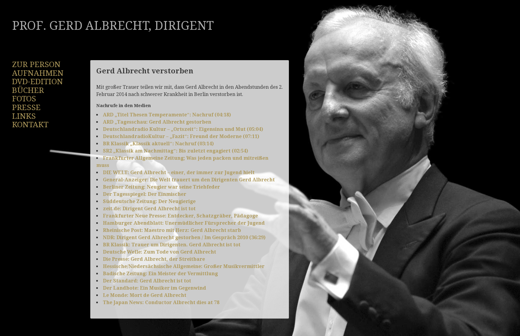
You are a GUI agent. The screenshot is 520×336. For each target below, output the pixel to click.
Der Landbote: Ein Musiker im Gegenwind (154, 288)
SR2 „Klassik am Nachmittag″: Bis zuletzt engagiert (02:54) (175, 151)
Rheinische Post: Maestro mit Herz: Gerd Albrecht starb (172, 230)
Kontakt (30, 124)
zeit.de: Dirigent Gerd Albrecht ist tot (149, 208)
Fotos (24, 98)
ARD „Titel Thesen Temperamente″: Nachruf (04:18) (167, 115)
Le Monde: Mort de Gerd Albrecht (144, 295)
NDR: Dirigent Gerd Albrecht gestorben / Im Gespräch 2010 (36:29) (184, 237)
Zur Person (36, 64)
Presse (26, 107)
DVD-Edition (37, 81)
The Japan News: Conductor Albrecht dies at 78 (161, 302)
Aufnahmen (37, 73)
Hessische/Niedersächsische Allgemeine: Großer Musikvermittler (184, 266)
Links (24, 116)
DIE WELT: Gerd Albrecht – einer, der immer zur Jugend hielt (179, 172)
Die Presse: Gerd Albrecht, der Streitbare (154, 259)
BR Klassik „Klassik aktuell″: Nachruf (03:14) (158, 143)
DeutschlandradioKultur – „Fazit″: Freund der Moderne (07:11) (181, 136)
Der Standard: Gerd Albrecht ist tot (147, 281)
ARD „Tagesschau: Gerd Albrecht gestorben (157, 122)
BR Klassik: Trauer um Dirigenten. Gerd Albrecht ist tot (171, 245)
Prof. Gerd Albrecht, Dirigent (113, 26)
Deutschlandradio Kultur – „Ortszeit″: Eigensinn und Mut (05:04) (183, 129)
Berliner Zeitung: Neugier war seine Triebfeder (161, 187)
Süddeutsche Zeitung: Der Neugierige (149, 201)
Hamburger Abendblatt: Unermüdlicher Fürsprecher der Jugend (184, 223)
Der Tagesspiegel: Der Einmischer (144, 194)
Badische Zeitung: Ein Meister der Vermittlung (160, 273)
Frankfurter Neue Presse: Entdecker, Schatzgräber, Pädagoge (180, 216)
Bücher (28, 90)
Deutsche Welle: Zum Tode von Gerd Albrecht (159, 252)
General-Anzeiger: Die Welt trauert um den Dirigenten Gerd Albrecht (189, 180)
